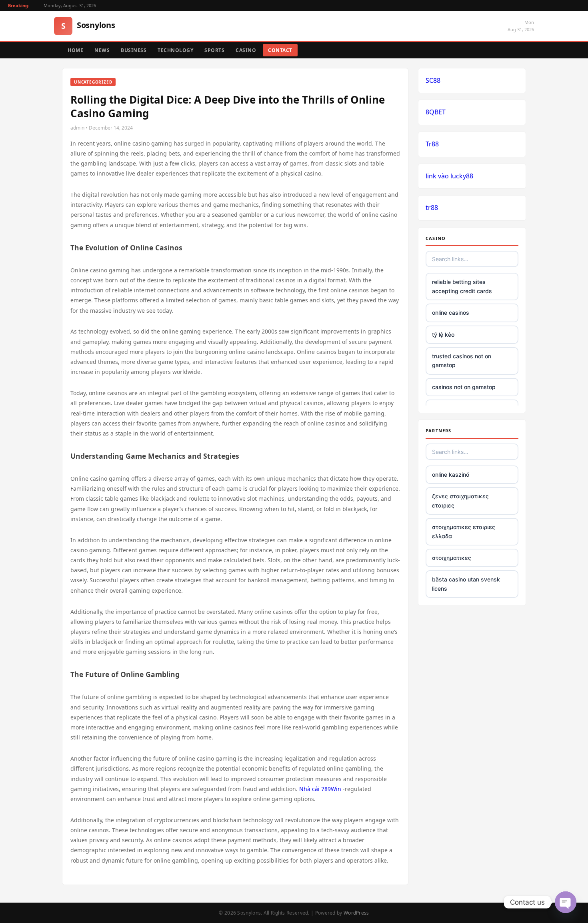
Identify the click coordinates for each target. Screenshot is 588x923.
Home (75, 50)
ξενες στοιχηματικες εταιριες (460, 500)
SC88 (433, 80)
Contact (280, 50)
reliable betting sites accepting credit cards (462, 286)
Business (133, 50)
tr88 (432, 207)
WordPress (356, 912)
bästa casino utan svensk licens (466, 583)
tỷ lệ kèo (443, 334)
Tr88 (432, 144)
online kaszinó (450, 474)
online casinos (450, 312)
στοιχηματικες (451, 557)
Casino (246, 50)
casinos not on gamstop (464, 387)
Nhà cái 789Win (320, 789)
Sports (214, 50)
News (102, 50)
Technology (175, 50)
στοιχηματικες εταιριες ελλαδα (463, 531)
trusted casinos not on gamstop (461, 360)
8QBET (436, 112)
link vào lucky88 (449, 176)
